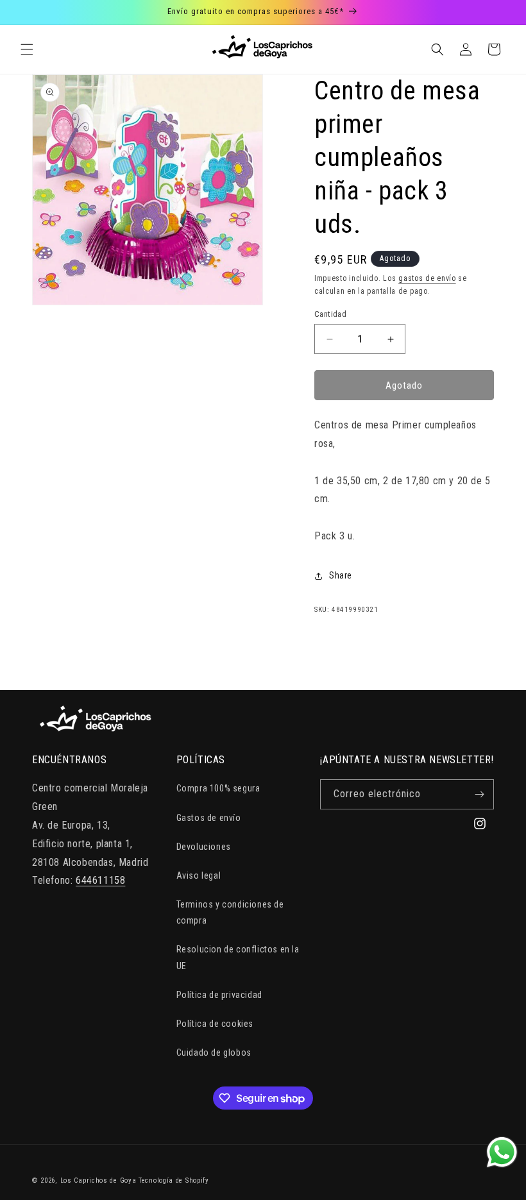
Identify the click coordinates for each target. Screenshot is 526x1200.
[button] (27, 49)
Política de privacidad (219, 995)
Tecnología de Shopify (174, 1180)
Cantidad (330, 314)
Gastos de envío (208, 818)
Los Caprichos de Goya (98, 1180)
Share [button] (340, 575)
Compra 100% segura (218, 788)
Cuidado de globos (213, 1052)
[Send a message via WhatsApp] (502, 1152)
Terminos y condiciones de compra (230, 912)
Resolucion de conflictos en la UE (238, 957)
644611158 (100, 880)
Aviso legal (198, 875)
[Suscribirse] (479, 794)
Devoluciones (203, 846)
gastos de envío (427, 278)
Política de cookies (214, 1023)
